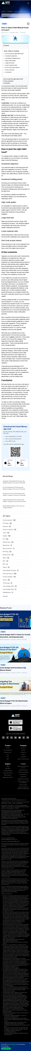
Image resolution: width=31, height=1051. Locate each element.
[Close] (30, 1043)
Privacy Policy (23, 774)
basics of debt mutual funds (16, 88)
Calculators (23, 756)
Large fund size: (9, 63)
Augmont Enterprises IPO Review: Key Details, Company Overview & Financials (14, 500)
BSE (12, 841)
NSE (9, 841)
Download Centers (7, 773)
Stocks (8, 748)
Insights (9, 11)
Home (3, 11)
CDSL (18, 841)
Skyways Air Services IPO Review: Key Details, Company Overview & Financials (14, 494)
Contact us (23, 752)
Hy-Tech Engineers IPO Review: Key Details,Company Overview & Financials (14, 488)
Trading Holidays (7, 770)
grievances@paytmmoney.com (9, 839)
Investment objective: (11, 56)
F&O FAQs (7, 768)
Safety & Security (23, 770)
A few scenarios (9, 70)
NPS (8, 759)
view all (5, 596)
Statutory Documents (23, 778)
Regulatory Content (8, 777)
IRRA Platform (7, 775)
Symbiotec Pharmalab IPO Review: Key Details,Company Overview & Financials (14, 482)
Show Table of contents (11, 51)
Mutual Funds (7, 752)
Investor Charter (23, 784)
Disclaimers (23, 776)
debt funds (24, 156)
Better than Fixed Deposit (10, 414)
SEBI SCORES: (25, 827)
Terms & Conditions (23, 772)
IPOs (8, 756)
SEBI (15, 841)
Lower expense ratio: (11, 65)
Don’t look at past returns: (12, 67)
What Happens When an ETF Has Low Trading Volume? (13, 506)
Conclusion (8, 72)
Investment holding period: (12, 58)
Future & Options (8, 750)
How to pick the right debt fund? (14, 53)
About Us (23, 748)
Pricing (23, 750)
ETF (8, 754)
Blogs (23, 754)
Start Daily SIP (6, 1048)
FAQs (7, 766)
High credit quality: (10, 60)
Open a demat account (23, 759)
